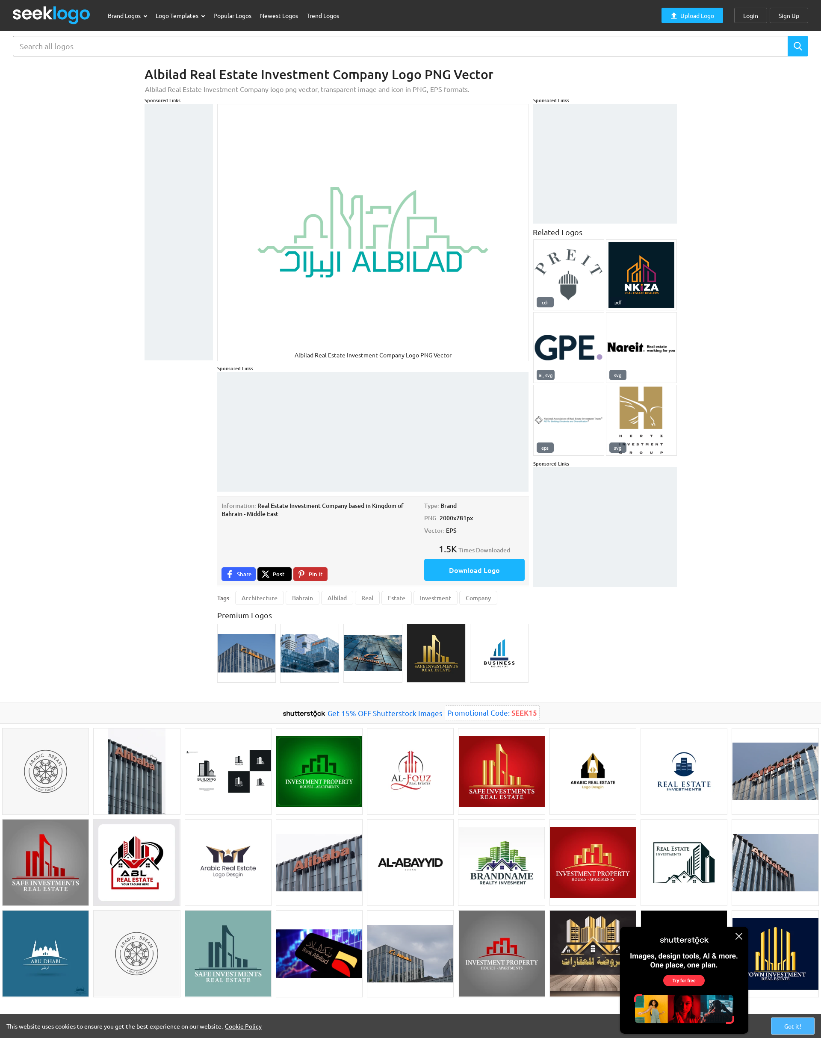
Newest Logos (279, 15)
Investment (435, 598)
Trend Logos (323, 15)
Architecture (260, 598)
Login (750, 15)
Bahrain (302, 598)
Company (478, 598)
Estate (396, 598)
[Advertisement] (179, 232)
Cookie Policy (243, 1026)
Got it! (792, 1026)
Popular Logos (232, 15)
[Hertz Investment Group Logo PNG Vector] (641, 420)
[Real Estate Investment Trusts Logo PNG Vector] (641, 347)
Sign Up (789, 15)
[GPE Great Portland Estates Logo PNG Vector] (568, 347)
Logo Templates (178, 15)
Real (367, 598)
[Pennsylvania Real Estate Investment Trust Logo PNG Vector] (568, 274)
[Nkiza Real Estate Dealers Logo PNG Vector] (641, 274)
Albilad (337, 598)
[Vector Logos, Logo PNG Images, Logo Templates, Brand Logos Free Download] (52, 15)
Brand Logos (125, 15)
